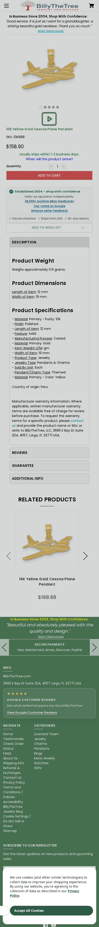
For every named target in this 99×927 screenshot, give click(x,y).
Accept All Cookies (29, 910)
